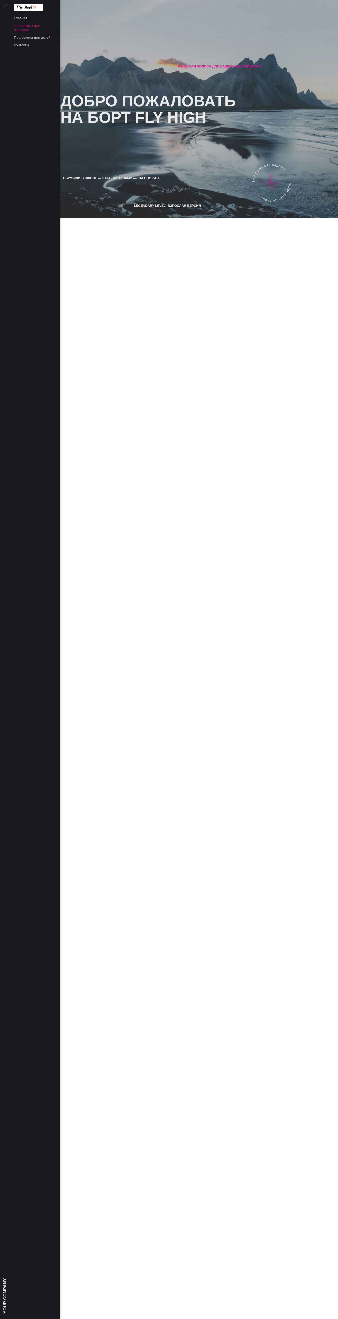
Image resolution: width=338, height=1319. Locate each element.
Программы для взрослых (27, 28)
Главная (21, 18)
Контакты (21, 45)
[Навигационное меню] (5, 6)
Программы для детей (32, 37)
